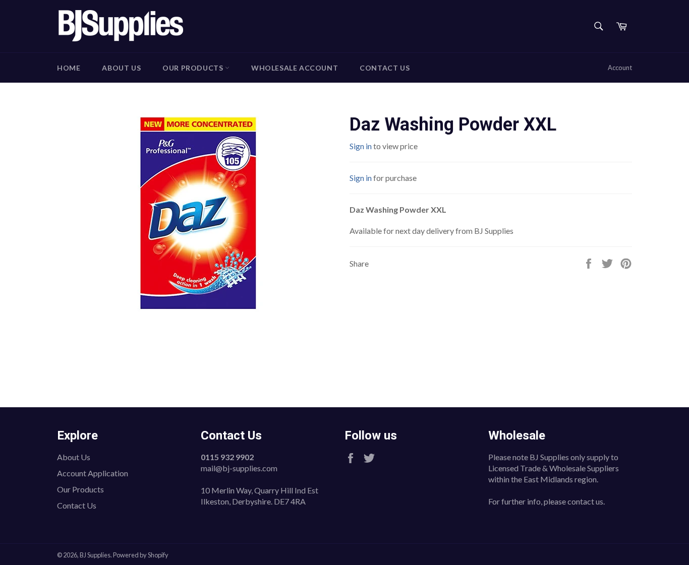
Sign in (361, 146)
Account (620, 68)
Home (68, 68)
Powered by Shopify (140, 555)
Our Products (193, 68)
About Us (121, 68)
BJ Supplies (95, 555)
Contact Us (385, 68)
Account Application (92, 473)
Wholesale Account (294, 68)
